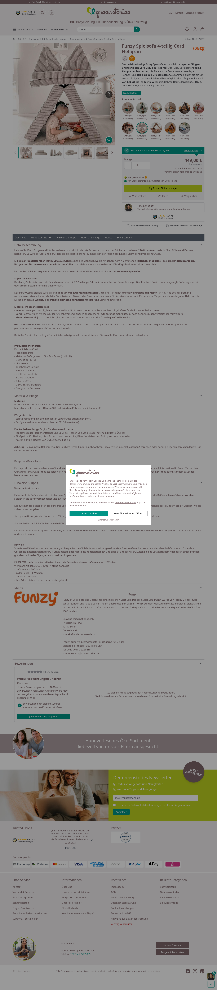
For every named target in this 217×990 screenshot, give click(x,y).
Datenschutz (103, 520)
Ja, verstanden (89, 513)
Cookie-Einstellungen (125, 502)
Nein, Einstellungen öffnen (128, 513)
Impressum (114, 520)
